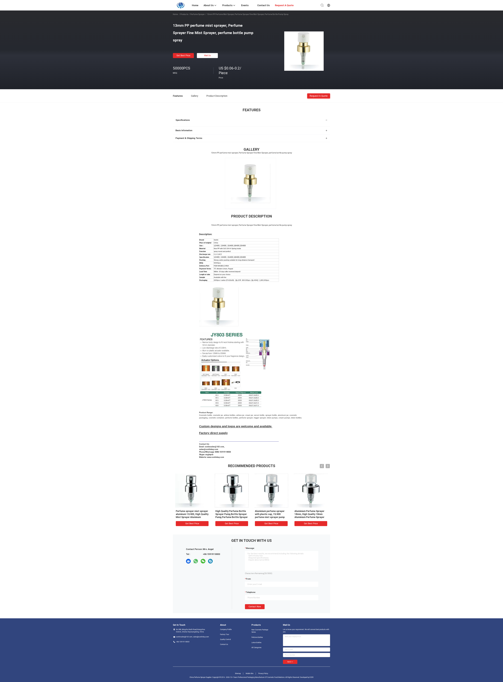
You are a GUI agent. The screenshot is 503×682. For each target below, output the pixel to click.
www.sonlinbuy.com (215, 457)
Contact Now (255, 606)
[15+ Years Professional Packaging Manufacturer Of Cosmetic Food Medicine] (180, 5)
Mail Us (207, 55)
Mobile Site (249, 673)
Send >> (290, 662)
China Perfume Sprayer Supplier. (201, 677)
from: (248, 579)
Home (175, 14)
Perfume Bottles (257, 637)
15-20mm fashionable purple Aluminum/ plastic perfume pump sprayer (191, 514)
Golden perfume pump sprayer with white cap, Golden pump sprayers (271, 514)
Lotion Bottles (256, 642)
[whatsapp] (195, 561)
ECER (311, 677)
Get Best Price (183, 55)
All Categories (256, 647)
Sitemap (238, 673)
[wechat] (203, 561)
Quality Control (225, 639)
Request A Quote (319, 95)
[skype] (210, 561)
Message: (250, 548)
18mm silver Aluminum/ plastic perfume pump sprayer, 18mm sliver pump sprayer (231, 514)
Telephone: (251, 592)
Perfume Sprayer (197, 14)
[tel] (217, 561)
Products (184, 14)
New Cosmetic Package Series (260, 631)
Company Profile (226, 629)
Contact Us (224, 644)
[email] (188, 561)
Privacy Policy (263, 673)
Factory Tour (224, 634)
